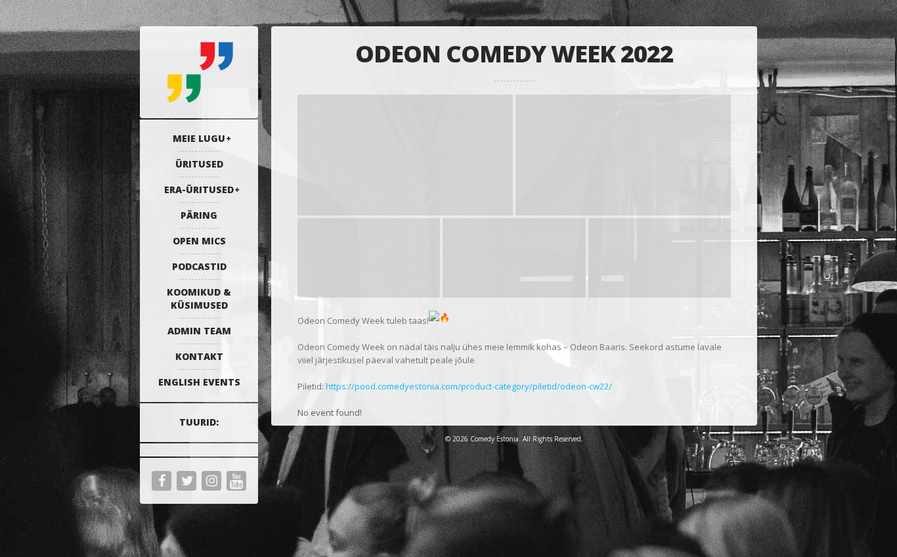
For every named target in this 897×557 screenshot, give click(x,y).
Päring (199, 215)
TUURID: (199, 422)
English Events (199, 382)
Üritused (199, 164)
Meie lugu (199, 138)
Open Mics (199, 240)
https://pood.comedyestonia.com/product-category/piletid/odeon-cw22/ (469, 386)
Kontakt (199, 356)
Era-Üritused (199, 189)
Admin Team (199, 330)
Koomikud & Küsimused (199, 298)
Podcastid (199, 266)
